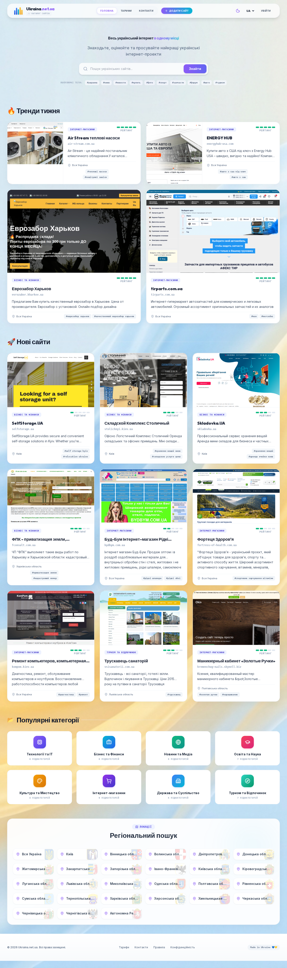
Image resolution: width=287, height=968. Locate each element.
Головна (107, 10)
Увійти (266, 10)
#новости (120, 82)
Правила (159, 947)
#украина (92, 82)
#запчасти (178, 82)
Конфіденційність (182, 947)
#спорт (163, 82)
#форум (194, 82)
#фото (149, 82)
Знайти (195, 69)
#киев (106, 82)
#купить (136, 82)
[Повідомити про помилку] (92, 165)
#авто (206, 82)
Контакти (146, 10)
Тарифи (126, 10)
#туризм (219, 82)
